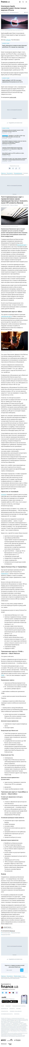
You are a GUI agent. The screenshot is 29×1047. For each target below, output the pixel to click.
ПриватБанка (4, 573)
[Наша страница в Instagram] (16, 992)
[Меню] (26, 2)
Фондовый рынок (14, 12)
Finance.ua (3, 173)
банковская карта (21, 245)
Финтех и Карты (14, 205)
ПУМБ (2, 675)
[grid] (14, 578)
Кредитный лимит (5, 934)
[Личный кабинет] (19, 2)
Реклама (18, 1008)
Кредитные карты (15, 932)
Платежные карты (5, 932)
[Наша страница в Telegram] (2, 992)
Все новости (10, 173)
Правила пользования (16, 1011)
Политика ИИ (4, 1008)
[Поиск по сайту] (23, 2)
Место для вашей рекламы (14, 109)
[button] (21, 970)
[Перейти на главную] (5, 2)
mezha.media (12, 97)
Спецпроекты (4, 1011)
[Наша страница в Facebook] (6, 992)
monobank (3, 494)
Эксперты (12, 1008)
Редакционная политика (19, 1006)
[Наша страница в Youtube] (9, 992)
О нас (2, 1006)
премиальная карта (6, 316)
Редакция (8, 1006)
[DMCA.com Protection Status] (3, 1041)
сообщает (8, 40)
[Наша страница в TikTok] (13, 992)
